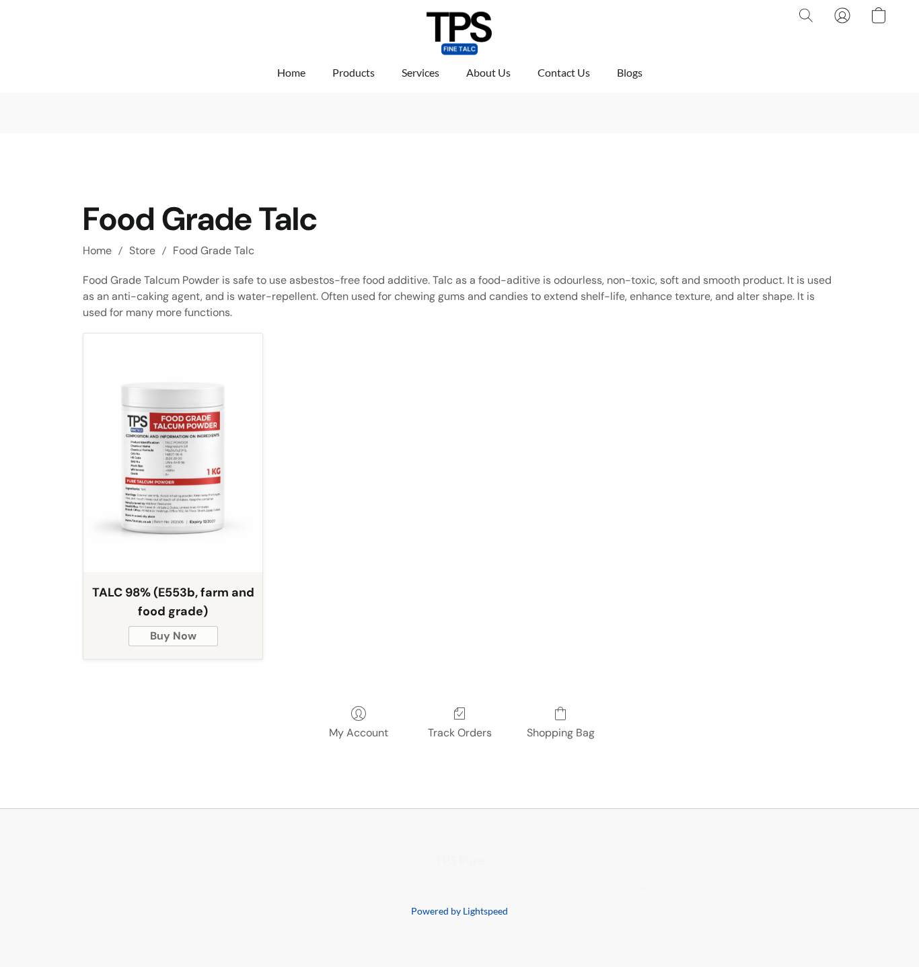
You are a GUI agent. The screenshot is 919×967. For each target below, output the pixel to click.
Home (291, 72)
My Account (358, 733)
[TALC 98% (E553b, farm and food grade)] (172, 453)
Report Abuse (638, 887)
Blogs (629, 72)
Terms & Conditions (294, 887)
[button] (459, 29)
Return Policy (567, 887)
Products (353, 72)
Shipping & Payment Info (473, 887)
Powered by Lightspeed (459, 911)
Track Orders (460, 733)
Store (142, 250)
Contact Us (564, 72)
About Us (488, 72)
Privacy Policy (379, 887)
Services (420, 72)
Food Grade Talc (213, 250)
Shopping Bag (561, 733)
